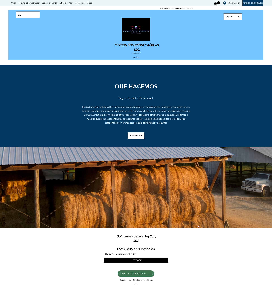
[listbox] (233, 16)
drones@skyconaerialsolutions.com (176, 8)
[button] (233, 16)
